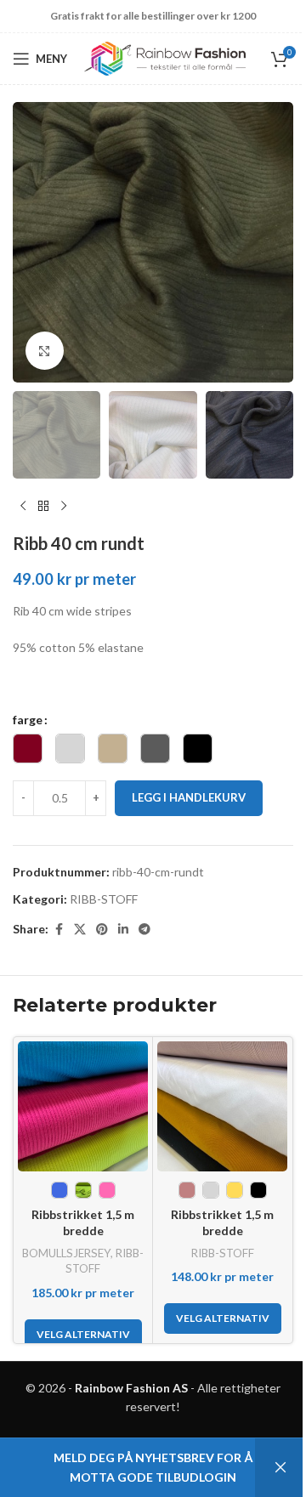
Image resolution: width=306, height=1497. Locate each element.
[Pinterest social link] (102, 929)
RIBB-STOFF (104, 899)
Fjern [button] (280, 1467)
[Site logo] (165, 57)
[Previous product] (23, 506)
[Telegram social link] (144, 929)
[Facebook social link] (58, 929)
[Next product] (64, 506)
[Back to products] (43, 506)
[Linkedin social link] (123, 929)
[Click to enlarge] (45, 351)
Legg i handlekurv (189, 797)
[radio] (27, 748)
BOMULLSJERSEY (66, 1253)
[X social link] (80, 929)
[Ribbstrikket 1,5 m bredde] (83, 1106)
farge (27, 719)
